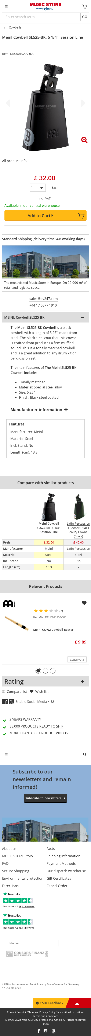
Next (82, 103)
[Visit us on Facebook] (39, 1031)
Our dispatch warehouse (66, 871)
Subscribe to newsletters (43, 798)
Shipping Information (63, 856)
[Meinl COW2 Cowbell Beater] (17, 623)
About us (9, 848)
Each (55, 187)
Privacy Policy (47, 1012)
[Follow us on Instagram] (46, 1031)
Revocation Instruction (70, 1012)
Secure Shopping (15, 871)
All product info (14, 160)
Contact (11, 1012)
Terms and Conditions (45, 1016)
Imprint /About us (28, 1012)
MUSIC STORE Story (17, 856)
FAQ (5, 863)
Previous (8, 103)
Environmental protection (22, 878)
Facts (51, 848)
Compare (77, 660)
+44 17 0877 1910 (43, 305)
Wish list (42, 691)
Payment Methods (61, 863)
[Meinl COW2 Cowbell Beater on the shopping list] (84, 603)
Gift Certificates (59, 878)
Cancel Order (57, 885)
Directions (10, 885)
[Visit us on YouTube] (54, 1031)
